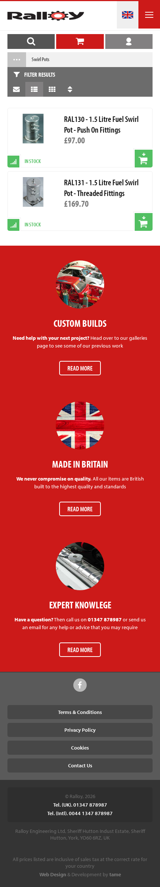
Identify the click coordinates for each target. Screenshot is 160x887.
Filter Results (39, 74)
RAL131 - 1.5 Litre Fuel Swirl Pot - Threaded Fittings (101, 187)
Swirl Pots (40, 59)
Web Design (52, 874)
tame (115, 874)
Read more (80, 368)
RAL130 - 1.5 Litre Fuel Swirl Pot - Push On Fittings (101, 124)
